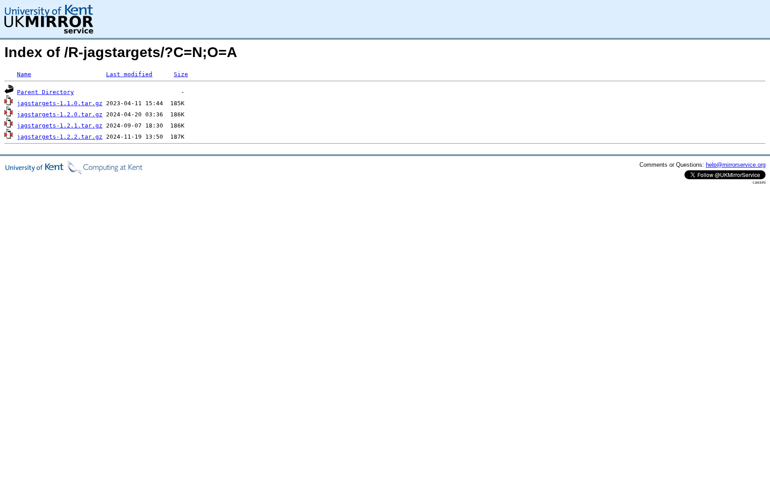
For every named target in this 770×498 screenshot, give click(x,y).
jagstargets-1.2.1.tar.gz (59, 125)
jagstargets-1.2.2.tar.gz (59, 136)
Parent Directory (45, 92)
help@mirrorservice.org (736, 164)
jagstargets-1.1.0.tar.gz (59, 103)
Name (24, 74)
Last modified (129, 74)
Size (181, 74)
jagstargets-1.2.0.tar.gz (59, 114)
